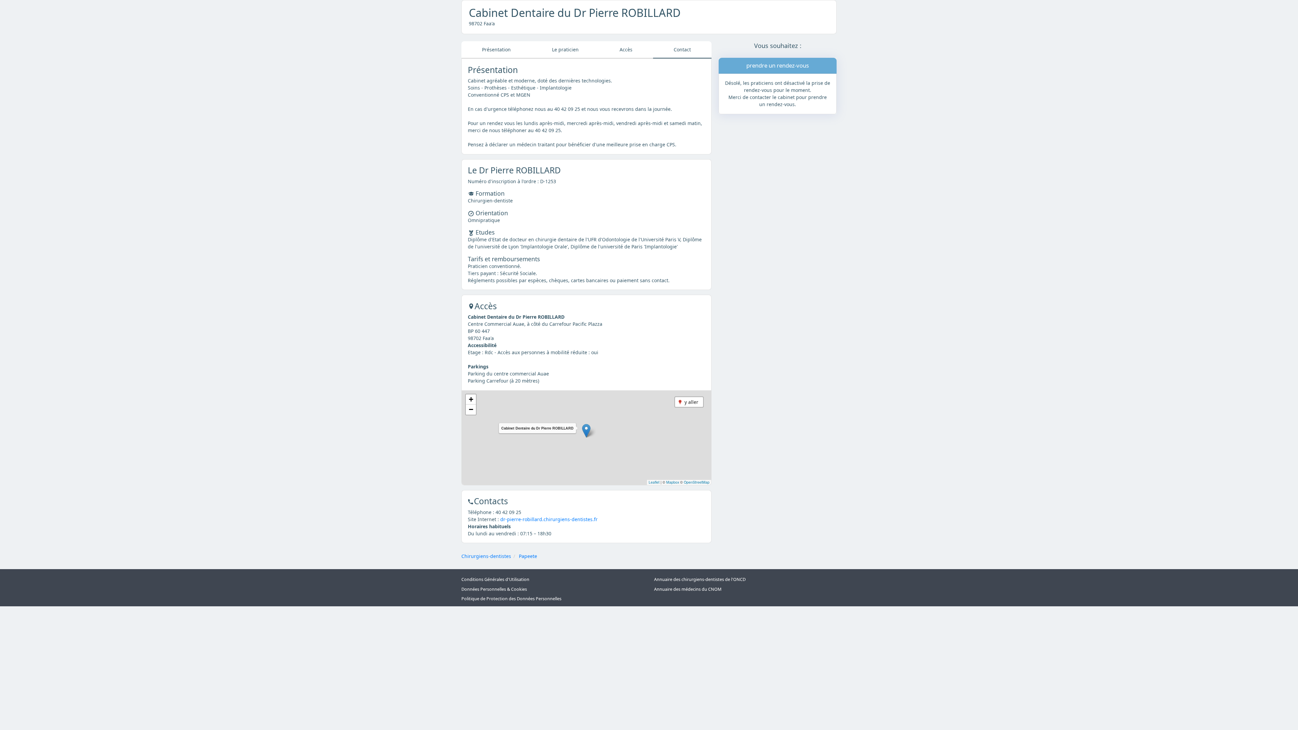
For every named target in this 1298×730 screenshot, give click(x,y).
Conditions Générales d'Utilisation (495, 579)
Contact (682, 49)
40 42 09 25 (508, 512)
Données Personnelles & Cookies (494, 589)
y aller (691, 402)
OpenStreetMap (697, 482)
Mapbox (672, 482)
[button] (586, 431)
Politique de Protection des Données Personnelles (511, 599)
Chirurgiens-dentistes (486, 556)
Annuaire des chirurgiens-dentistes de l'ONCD (700, 579)
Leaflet (654, 482)
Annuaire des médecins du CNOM (687, 589)
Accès (626, 49)
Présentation (496, 49)
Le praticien (565, 49)
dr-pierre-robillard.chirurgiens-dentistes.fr (549, 519)
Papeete (528, 556)
